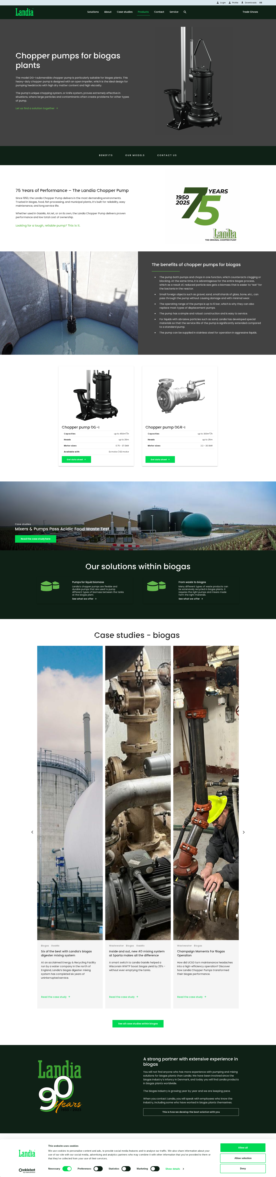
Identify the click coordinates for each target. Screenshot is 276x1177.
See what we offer (82, 598)
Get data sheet (75, 459)
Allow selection (243, 1158)
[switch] (98, 1168)
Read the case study (54, 997)
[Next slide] (243, 833)
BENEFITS (106, 155)
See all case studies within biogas (138, 1023)
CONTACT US (167, 155)
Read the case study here (35, 538)
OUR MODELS (135, 155)
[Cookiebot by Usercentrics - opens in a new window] (27, 1170)
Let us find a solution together (35, 108)
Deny (243, 1168)
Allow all (243, 1147)
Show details (172, 1168)
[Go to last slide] (32, 831)
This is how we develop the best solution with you (191, 1112)
